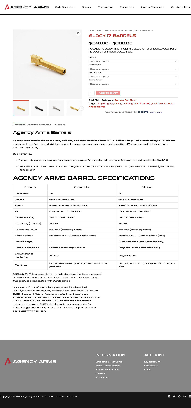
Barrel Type (95, 72)
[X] (174, 396)
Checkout (151, 365)
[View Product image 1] (21, 108)
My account (152, 362)
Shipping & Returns (109, 362)
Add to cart (108, 93)
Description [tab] (19, 125)
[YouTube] (184, 396)
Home (91, 31)
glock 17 (125, 103)
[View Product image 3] (56, 108)
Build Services (64, 7)
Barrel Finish (95, 80)
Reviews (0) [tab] (59, 125)
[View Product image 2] (39, 108)
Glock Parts (108, 31)
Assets (101, 373)
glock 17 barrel (140, 103)
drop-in (101, 103)
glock (115, 103)
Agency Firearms (151, 7)
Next (82, 108)
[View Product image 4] (74, 108)
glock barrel (158, 103)
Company (126, 7)
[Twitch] (190, 396)
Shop (85, 7)
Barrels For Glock (124, 31)
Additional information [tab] (39, 125)
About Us (102, 377)
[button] (78, 33)
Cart (147, 369)
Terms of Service (107, 369)
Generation (95, 65)
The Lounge (105, 7)
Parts (98, 31)
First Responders (108, 365)
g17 (109, 103)
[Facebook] (169, 396)
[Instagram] (179, 396)
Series (92, 57)
